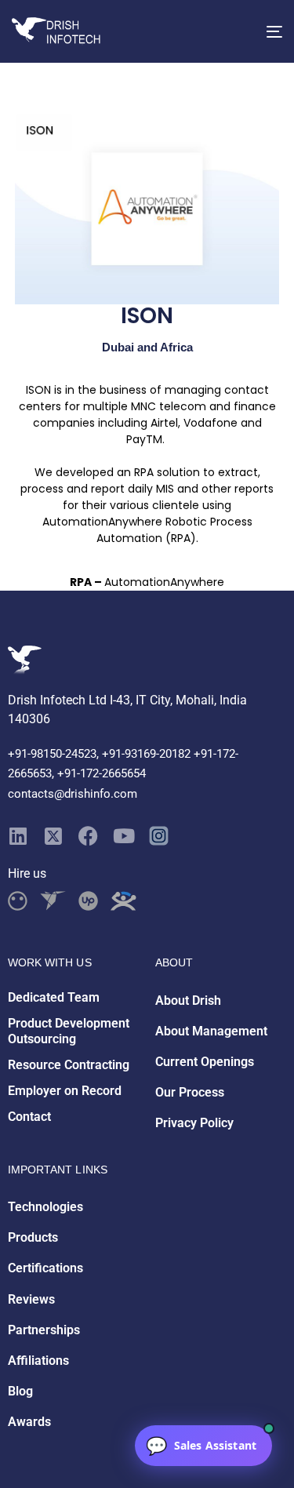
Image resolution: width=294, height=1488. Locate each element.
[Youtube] (123, 836)
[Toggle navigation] (237, 31)
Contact (29, 1116)
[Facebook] (88, 836)
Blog (20, 1391)
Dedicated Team (54, 997)
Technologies (45, 1206)
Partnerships (44, 1329)
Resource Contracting (68, 1064)
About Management (211, 1031)
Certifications (45, 1268)
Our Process (189, 1092)
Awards (29, 1421)
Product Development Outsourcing (68, 1031)
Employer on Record (65, 1090)
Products (33, 1237)
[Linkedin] (17, 836)
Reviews (31, 1299)
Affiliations (38, 1360)
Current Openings (204, 1061)
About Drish (188, 1000)
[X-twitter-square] (53, 836)
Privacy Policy (194, 1122)
